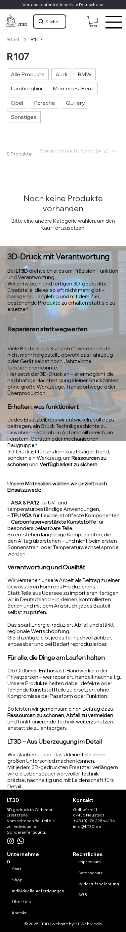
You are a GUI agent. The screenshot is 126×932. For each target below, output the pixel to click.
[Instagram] (10, 841)
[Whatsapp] (20, 841)
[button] (93, 22)
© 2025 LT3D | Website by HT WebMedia (63, 923)
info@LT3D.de (87, 826)
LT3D (22, 24)
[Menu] (114, 22)
